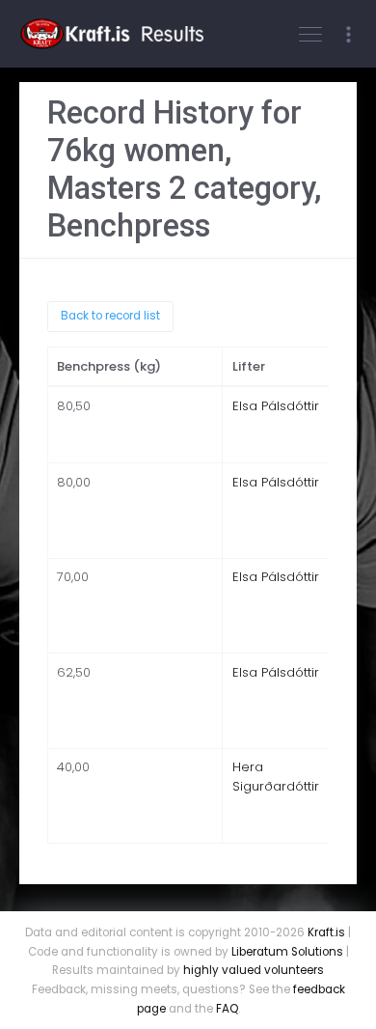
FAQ (227, 1008)
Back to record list (110, 315)
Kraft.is (326, 932)
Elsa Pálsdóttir (275, 406)
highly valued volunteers (253, 970)
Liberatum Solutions (287, 951)
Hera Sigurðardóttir (275, 776)
